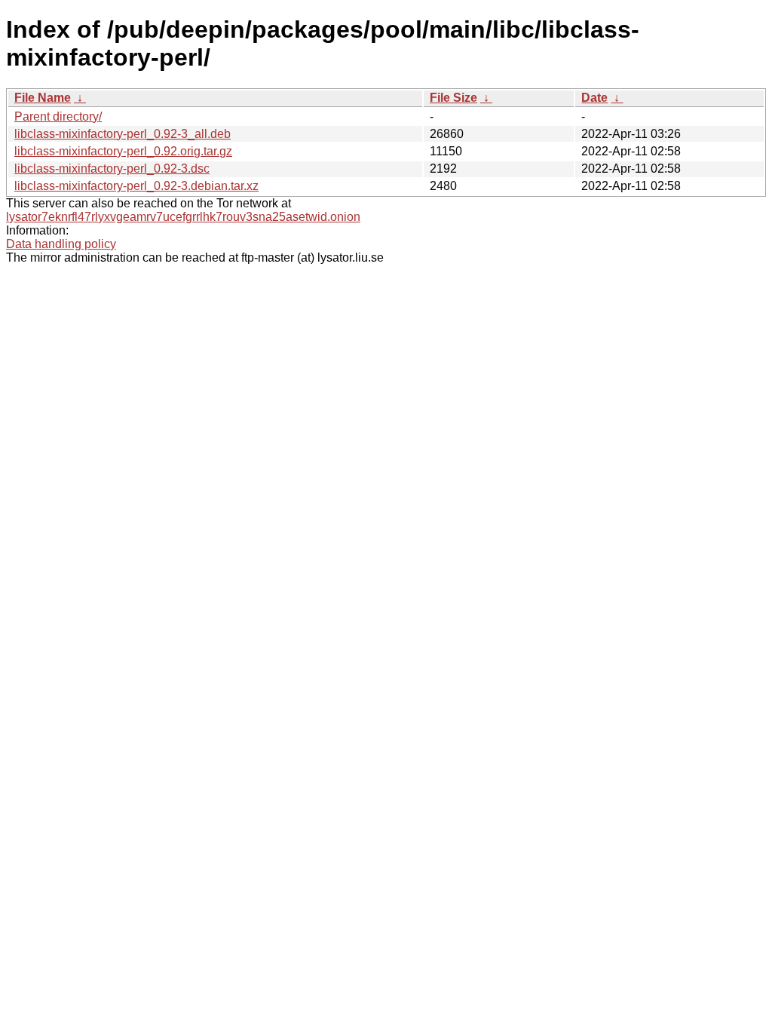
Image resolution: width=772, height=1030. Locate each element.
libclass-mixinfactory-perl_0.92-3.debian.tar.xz (136, 185)
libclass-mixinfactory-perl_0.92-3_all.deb (122, 133)
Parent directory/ (58, 116)
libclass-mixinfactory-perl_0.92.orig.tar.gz (123, 151)
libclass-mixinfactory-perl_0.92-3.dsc (112, 168)
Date (594, 97)
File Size (453, 97)
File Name (42, 97)
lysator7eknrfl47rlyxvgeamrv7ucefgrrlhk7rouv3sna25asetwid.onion (183, 216)
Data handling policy (61, 244)
